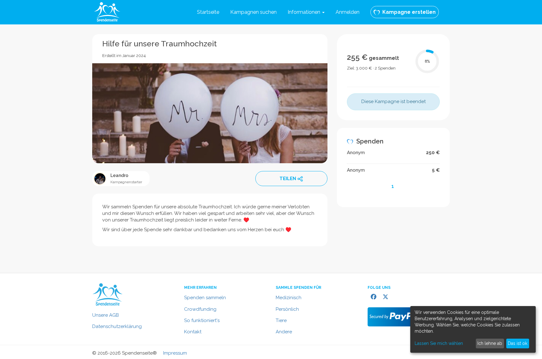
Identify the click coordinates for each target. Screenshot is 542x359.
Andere (284, 332)
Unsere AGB (105, 315)
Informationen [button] (304, 12)
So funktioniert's (202, 320)
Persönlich (287, 309)
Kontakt (192, 332)
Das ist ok (517, 343)
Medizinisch (288, 297)
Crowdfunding (200, 309)
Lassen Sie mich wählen (439, 343)
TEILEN (287, 178)
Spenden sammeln (205, 297)
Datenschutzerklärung (117, 326)
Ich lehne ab (489, 343)
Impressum (175, 353)
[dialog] (473, 329)
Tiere (281, 320)
